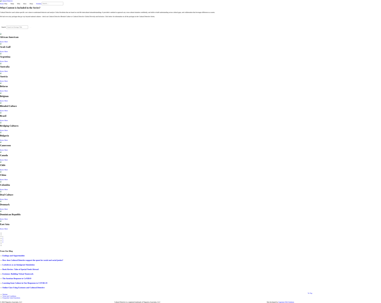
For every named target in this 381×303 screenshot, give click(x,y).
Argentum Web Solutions (286, 302)
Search (3, 27)
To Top (309, 293)
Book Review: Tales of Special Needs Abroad (20, 269)
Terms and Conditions (9, 296)
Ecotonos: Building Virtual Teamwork (17, 274)
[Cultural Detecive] (6, 1)
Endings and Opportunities (13, 256)
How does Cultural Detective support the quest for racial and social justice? (32, 260)
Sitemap (4, 294)
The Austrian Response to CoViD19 (16, 278)
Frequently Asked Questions (11, 298)
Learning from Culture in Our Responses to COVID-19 (24, 283)
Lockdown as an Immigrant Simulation (18, 265)
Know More (4, 42)
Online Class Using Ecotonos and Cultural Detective (23, 288)
